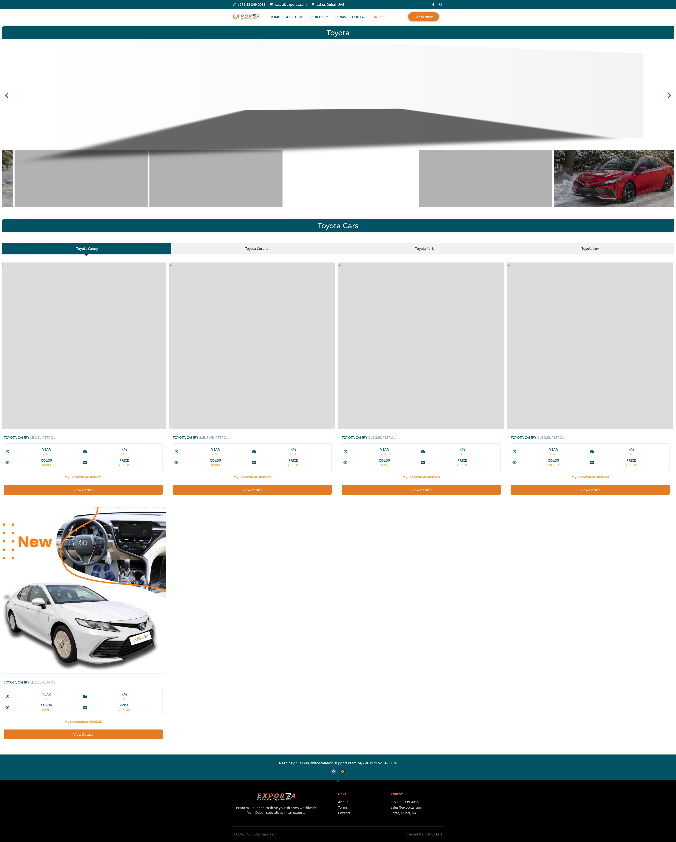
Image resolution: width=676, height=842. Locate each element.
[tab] (86, 248)
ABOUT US (294, 16)
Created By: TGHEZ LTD (423, 834)
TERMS (340, 16)
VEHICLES (317, 16)
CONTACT (360, 16)
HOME (275, 16)
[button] (6, 95)
